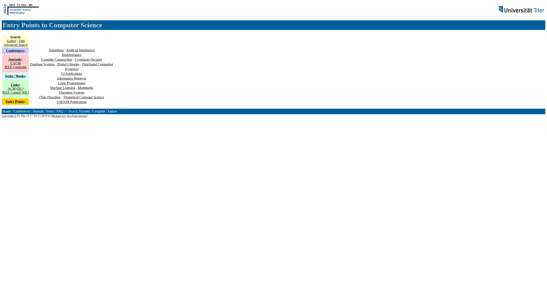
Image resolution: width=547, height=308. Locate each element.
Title (22, 41)
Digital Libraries (68, 64)
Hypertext (71, 69)
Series (50, 111)
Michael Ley (58, 115)
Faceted (84, 111)
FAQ (59, 111)
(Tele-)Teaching (49, 97)
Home (7, 111)
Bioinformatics (72, 55)
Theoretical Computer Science (83, 97)
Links (15, 85)
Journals (14, 59)
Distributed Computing (97, 64)
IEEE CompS (11, 92)
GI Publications (71, 74)
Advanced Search (16, 45)
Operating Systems (71, 92)
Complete (98, 111)
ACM (12, 88)
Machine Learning (62, 88)
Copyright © (9, 115)
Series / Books (15, 76)
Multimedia (85, 88)
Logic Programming (71, 83)
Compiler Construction (56, 59)
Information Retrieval (71, 78)
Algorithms (56, 50)
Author (11, 41)
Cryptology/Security (88, 59)
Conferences (15, 50)
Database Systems (42, 64)
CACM (15, 63)
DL (20, 88)
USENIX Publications (72, 102)
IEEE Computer (15, 67)
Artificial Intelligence (80, 50)
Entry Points (15, 101)
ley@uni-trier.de (77, 115)
